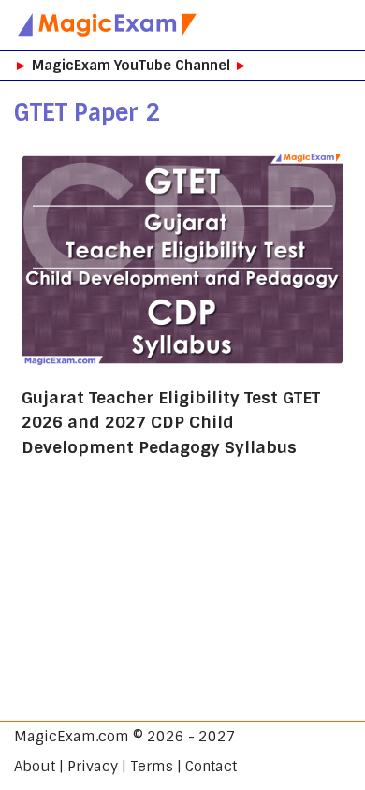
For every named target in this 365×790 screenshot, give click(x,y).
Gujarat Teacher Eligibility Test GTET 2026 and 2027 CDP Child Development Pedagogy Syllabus (171, 422)
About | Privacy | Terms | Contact (125, 766)
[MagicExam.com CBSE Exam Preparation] (107, 25)
